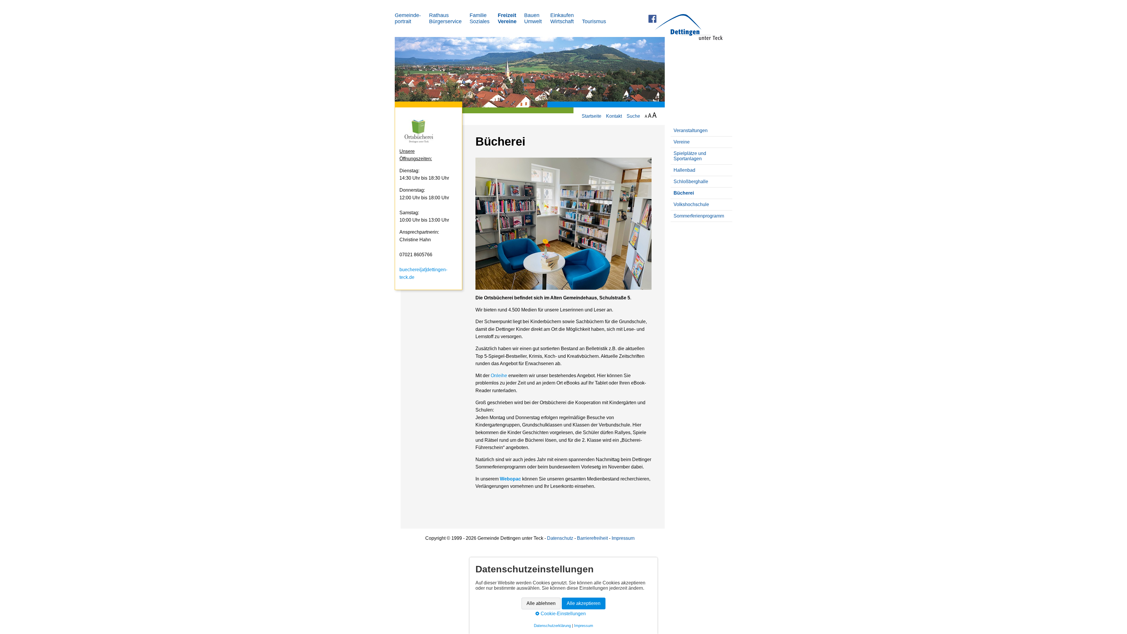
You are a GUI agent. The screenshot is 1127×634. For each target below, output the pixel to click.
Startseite (591, 116)
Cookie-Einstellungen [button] (562, 613)
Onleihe (499, 375)
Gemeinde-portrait (408, 18)
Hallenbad (684, 170)
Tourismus (594, 21)
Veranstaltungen (691, 130)
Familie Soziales (480, 18)
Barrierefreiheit (593, 538)
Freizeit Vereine (507, 18)
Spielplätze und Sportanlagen (690, 156)
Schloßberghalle (691, 181)
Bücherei (684, 192)
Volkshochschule (691, 204)
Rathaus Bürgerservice (445, 18)
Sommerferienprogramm (699, 215)
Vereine (682, 141)
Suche (633, 116)
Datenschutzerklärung (552, 626)
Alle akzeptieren (583, 603)
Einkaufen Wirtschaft (562, 18)
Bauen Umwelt (533, 18)
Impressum (623, 538)
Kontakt (614, 116)
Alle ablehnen (541, 603)
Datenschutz (560, 538)
